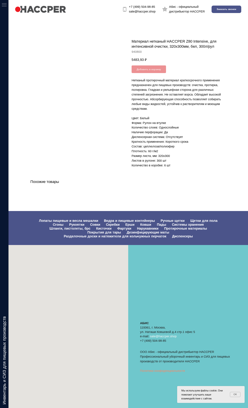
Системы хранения (188, 224)
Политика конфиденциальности (162, 370)
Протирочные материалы (185, 228)
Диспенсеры (182, 236)
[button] (226, 9)
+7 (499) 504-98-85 (142, 6)
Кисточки (104, 228)
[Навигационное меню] (4, 5)
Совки (95, 224)
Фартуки (124, 228)
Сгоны (58, 224)
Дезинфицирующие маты (148, 232)
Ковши (145, 224)
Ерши (129, 224)
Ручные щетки (173, 221)
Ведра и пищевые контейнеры (129, 221)
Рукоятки (76, 224)
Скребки (113, 224)
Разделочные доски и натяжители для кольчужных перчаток (115, 236)
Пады (161, 224)
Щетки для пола (203, 221)
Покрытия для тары (104, 232)
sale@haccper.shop (142, 11)
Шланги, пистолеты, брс (69, 228)
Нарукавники (147, 228)
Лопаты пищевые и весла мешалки (68, 221)
